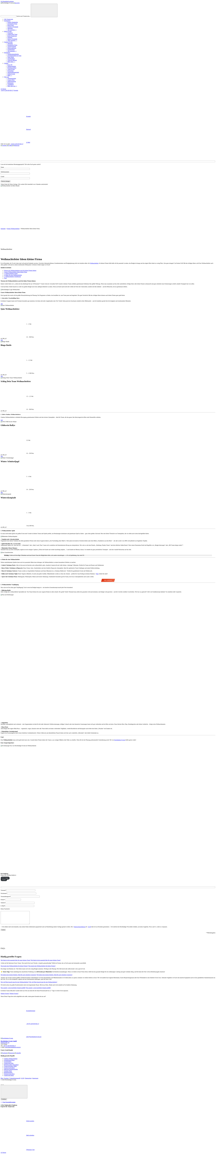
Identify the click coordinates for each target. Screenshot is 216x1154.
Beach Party (10, 25)
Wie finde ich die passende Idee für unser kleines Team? (15, 960)
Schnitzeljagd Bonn (9, 1060)
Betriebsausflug (8, 1072)
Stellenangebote (11, 81)
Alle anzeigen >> (12, 30)
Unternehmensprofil (15, 1078)
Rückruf (28, 129)
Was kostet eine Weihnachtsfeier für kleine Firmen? (14, 966)
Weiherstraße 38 (5, 1042)
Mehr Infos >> (11, 61)
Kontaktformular (30, 1010)
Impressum (35, 1078)
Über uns (6, 77)
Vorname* (3, 890)
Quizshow (10, 33)
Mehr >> (9, 75)
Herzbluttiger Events (119, 740)
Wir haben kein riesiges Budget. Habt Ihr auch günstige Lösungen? (18, 975)
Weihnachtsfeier (11, 66)
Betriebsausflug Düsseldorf (11, 1064)
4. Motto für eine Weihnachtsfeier (13, 275)
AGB (89, 927)
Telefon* (3, 902)
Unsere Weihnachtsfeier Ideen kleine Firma (15, 272)
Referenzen (10, 83)
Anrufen (4, 879)
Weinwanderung (11, 48)
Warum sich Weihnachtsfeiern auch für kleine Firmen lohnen (20, 270)
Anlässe (6, 63)
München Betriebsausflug (11, 1069)
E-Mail (28, 142)
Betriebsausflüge (11, 68)
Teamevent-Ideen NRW (10, 1066)
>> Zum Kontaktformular (8, 1102)
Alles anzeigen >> (12, 40)
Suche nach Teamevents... (23, 16)
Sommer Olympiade (12, 27)
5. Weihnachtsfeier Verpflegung (12, 276)
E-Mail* (3, 906)
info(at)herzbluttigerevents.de (13, 1047)
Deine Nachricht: (5, 909)
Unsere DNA (11, 80)
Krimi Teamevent (12, 36)
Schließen (3, 1099)
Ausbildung (10, 84)
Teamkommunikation (13, 54)
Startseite (3, 228)
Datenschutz (28, 1078)
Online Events (11, 74)
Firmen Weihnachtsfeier (13, 228)
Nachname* (4, 893)
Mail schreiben (5, 878)
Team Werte (10, 57)
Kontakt (28, 116)
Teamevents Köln (8, 1063)
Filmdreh (9, 37)
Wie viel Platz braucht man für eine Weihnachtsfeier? (15, 982)
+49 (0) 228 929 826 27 (7, 90)
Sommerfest (7, 20)
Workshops (7, 52)
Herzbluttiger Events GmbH (9, 1041)
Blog (2, 1078)
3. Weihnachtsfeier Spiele (11, 273)
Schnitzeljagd (11, 49)
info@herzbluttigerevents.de (33, 1036)
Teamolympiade (11, 46)
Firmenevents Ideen (9, 1074)
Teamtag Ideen (8, 1071)
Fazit (5, 278)
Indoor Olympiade (12, 39)
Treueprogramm (11, 78)
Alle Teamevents (8, 19)
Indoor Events (8, 31)
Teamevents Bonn (9, 1075)
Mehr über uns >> (12, 86)
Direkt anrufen (30, 1121)
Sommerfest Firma (12, 23)
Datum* (3, 899)
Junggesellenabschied (13, 72)
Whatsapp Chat (30, 1149)
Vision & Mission (12, 60)
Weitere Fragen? (5, 993)
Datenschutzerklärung (79, 927)
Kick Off (9, 64)
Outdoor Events (8, 42)
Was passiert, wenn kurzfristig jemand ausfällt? (13, 988)
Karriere (6, 1078)
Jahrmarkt (10, 28)
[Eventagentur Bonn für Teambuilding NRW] (16, 3)
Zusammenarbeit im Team (14, 55)
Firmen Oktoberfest (12, 22)
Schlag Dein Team (12, 34)
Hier (97, 574)
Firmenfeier (10, 71)
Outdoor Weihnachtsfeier (10, 1058)
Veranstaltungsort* (6, 896)
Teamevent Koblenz (9, 1068)
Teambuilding (11, 58)
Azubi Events (11, 69)
